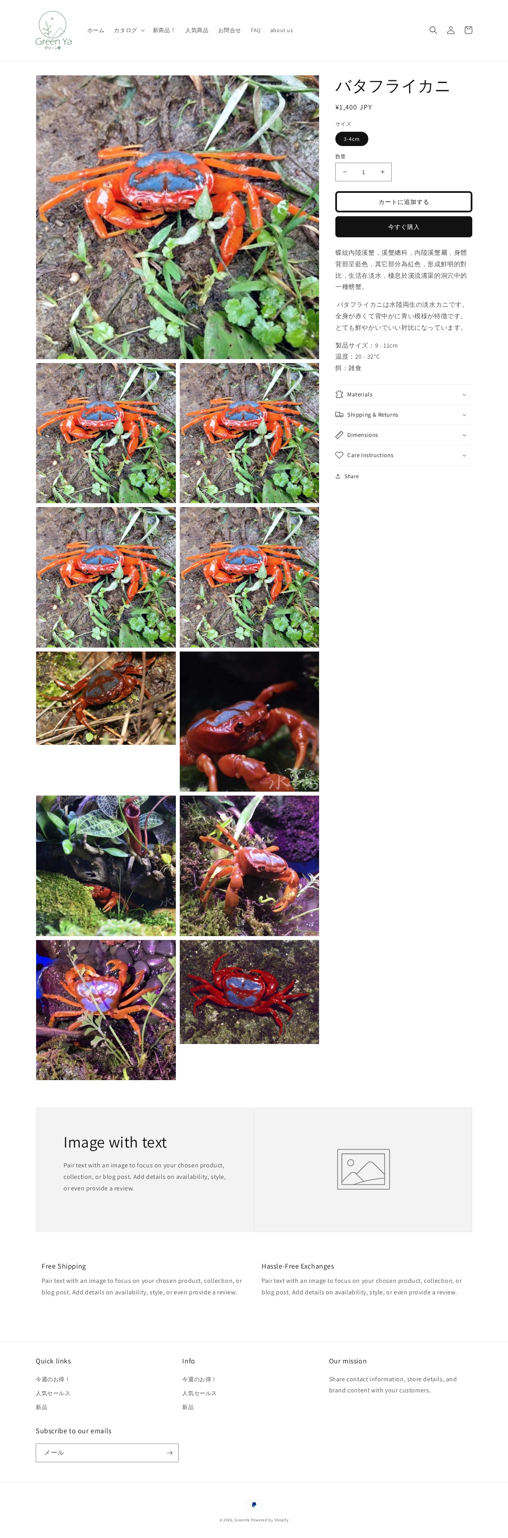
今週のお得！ (53, 1379)
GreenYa (242, 1520)
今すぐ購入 (404, 226)
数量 (340, 156)
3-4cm (352, 138)
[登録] (169, 1453)
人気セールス (53, 1393)
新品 (41, 1407)
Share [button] (351, 476)
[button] (128, 30)
